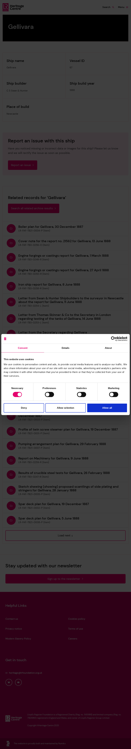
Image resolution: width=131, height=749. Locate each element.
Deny (24, 407)
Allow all (107, 407)
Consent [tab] (22, 348)
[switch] (49, 394)
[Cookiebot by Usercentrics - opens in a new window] (113, 338)
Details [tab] (65, 348)
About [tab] (108, 348)
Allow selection (65, 407)
